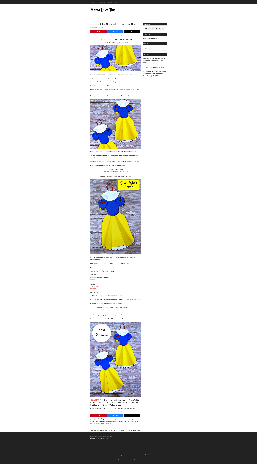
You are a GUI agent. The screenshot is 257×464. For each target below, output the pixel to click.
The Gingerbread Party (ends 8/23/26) (153, 73)
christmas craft (99, 419)
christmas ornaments (118, 419)
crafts (102, 408)
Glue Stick (93, 279)
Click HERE (95, 400)
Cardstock (93, 277)
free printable (98, 421)
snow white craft (99, 423)
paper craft (129, 421)
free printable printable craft (107, 421)
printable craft (135, 421)
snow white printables (107, 423)
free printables (110, 408)
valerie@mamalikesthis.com (153, 38)
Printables (104, 418)
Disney (100, 418)
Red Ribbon (96, 286)
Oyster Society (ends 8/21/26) (151, 75)
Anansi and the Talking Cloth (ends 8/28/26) (154, 71)
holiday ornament (122, 421)
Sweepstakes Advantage (103, 438)
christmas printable (127, 419)
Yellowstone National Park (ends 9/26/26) (154, 58)
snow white (92, 423)
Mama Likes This (103, 10)
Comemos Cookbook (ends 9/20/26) (152, 65)
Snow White (107, 39)
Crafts (97, 418)
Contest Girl (92, 438)
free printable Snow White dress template (111, 295)
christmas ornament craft (108, 419)
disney (133, 419)
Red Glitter (93, 288)
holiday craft (116, 421)
